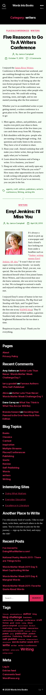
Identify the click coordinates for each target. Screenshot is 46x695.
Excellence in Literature (17, 505)
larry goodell (10, 383)
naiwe (23, 628)
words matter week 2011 (25, 642)
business (27, 617)
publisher (7, 636)
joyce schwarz (23, 626)
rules (35, 636)
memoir (16, 628)
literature (32, 626)
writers (35, 31)
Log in (6, 666)
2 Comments (35, 58)
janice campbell (10, 625)
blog (34, 614)
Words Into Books (23, 5)
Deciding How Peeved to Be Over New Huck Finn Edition (21, 415)
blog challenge (12, 617)
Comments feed (11, 674)
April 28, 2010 (37, 223)
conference (29, 620)
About (6, 352)
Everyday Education (15, 499)
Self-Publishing (11, 467)
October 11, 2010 (15, 58)
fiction (6, 623)
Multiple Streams (12, 448)
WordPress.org (11, 678)
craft (15, 189)
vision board (7, 642)
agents (9, 189)
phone (34, 631)
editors (22, 189)
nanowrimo (33, 628)
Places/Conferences (17, 31)
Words (6, 471)
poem (6, 633)
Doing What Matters (15, 493)
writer (14, 645)
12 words (6, 614)
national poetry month (13, 631)
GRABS (17, 623)
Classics (7, 437)
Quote (6, 460)
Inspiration (8, 444)
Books (6, 433)
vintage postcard (32, 639)
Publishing (8, 456)
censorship (8, 620)
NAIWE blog (26, 309)
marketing (7, 628)
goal (12, 623)
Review (7, 463)
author (27, 613)
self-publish (10, 639)
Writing (21, 192)
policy (12, 634)
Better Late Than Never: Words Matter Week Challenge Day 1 (20, 374)
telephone (21, 639)
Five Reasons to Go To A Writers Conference (23, 42)
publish (32, 633)
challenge (18, 620)
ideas (30, 623)
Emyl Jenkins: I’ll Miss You (23, 214)
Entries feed (9, 670)
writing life (30, 192)
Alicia (6, 393)
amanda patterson (16, 614)
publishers (30, 189)
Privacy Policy (10, 356)
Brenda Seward (11, 412)
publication (21, 633)
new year (28, 631)
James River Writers (24, 67)
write (6, 645)
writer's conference (27, 645)
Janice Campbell (26, 54)
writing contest (8, 653)
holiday (24, 623)
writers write (15, 650)
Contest (7, 440)
